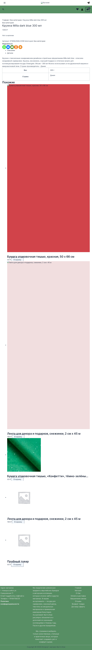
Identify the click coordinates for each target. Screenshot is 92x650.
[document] (14, 597)
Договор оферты (78, 607)
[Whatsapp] (4, 47)
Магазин (78, 591)
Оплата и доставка (78, 596)
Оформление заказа (78, 599)
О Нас (78, 593)
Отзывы (78, 601)
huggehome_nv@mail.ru (14, 596)
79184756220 (14, 599)
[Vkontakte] (8, 47)
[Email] (12, 47)
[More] (20, 47)
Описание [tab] (11, 50)
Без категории (16, 20)
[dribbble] (88, 2)
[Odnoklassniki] (16, 47)
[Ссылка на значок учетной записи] (82, 10)
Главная (5, 20)
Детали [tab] (10, 53)
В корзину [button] (17, 260)
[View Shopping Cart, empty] (87, 9)
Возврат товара (78, 604)
